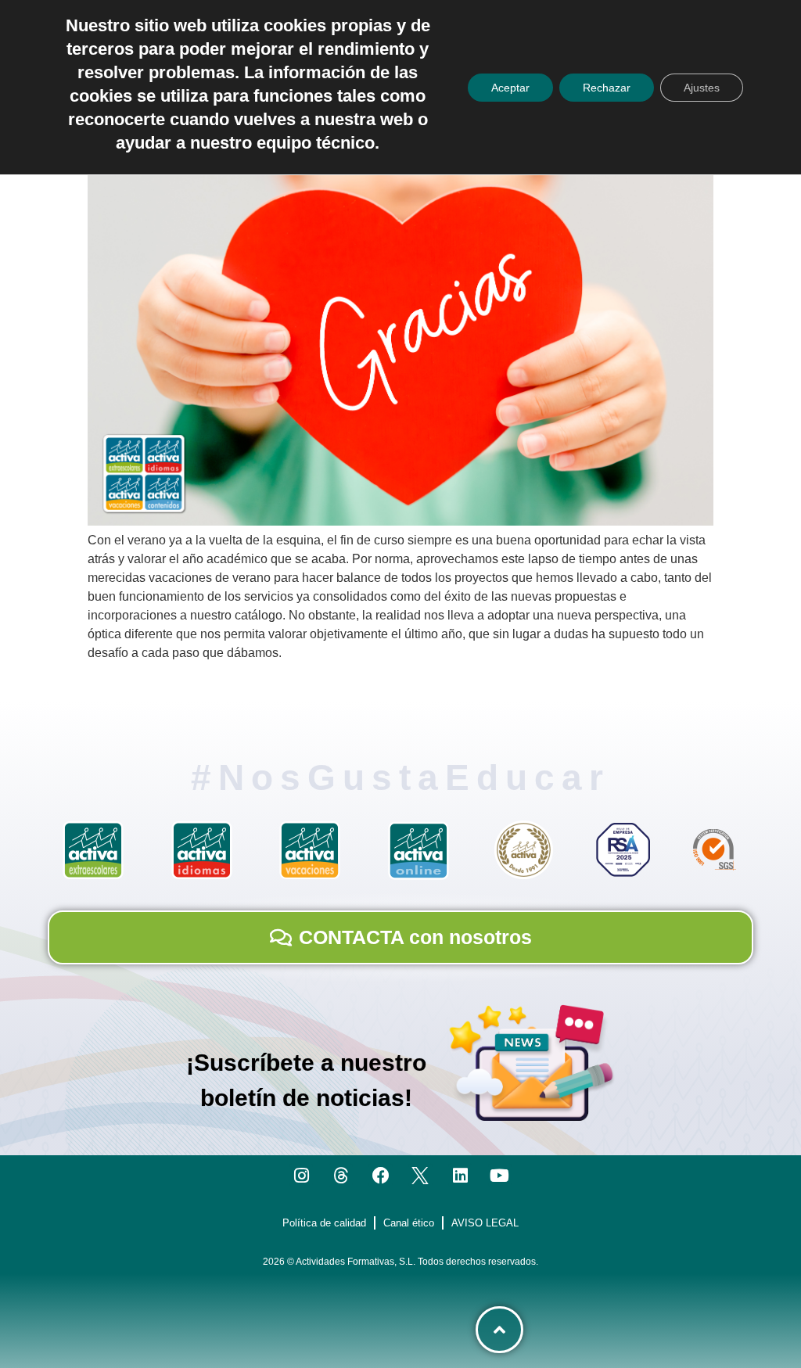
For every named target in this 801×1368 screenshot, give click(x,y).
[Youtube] (500, 1175)
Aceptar (510, 87)
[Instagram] (301, 1175)
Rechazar (606, 87)
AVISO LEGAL (485, 1223)
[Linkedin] (460, 1175)
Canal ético (408, 1223)
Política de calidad (324, 1223)
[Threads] (341, 1175)
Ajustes (702, 87)
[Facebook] (380, 1175)
